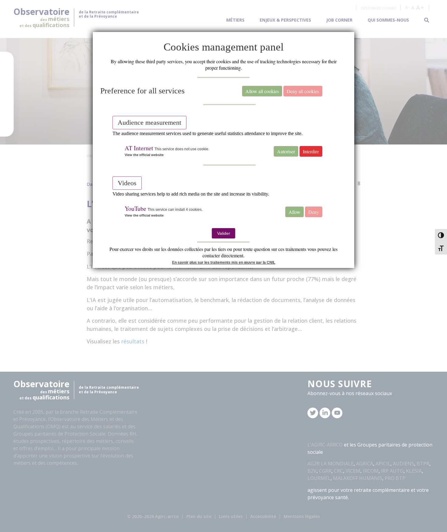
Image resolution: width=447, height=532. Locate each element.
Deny (313, 212)
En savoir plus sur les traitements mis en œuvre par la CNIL (223, 262)
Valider (223, 233)
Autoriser (286, 151)
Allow (294, 212)
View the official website (144, 155)
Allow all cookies (262, 91)
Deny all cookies (303, 91)
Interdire (311, 151)
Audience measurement (149, 122)
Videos (127, 183)
